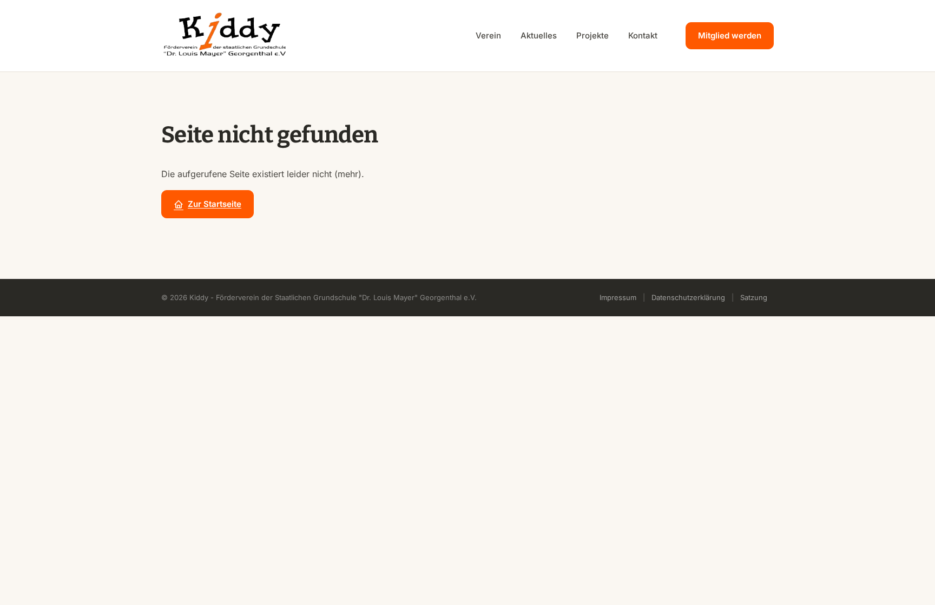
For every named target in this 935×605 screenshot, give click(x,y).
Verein (488, 35)
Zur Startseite (214, 204)
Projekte (592, 35)
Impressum (618, 297)
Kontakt (642, 35)
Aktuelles (539, 35)
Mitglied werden (729, 35)
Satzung (753, 297)
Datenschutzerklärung (688, 297)
